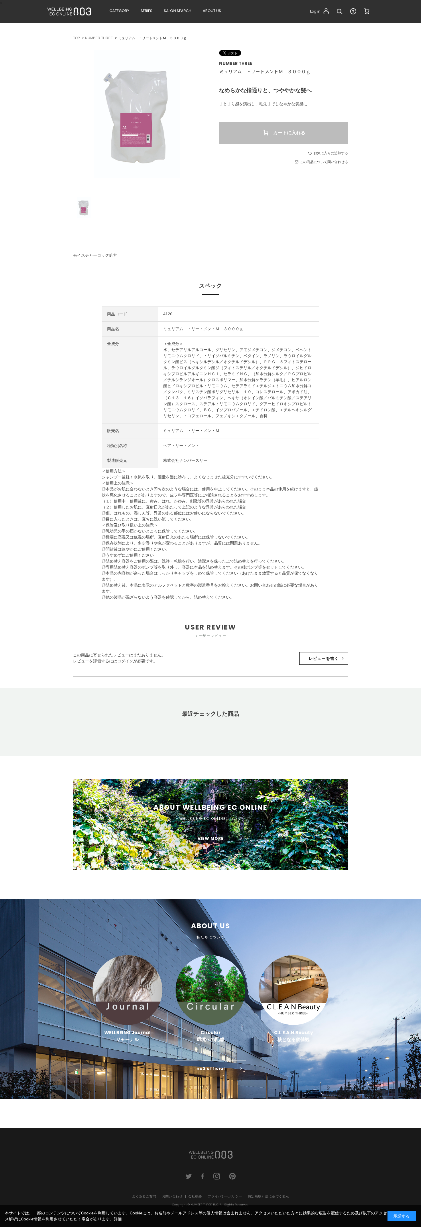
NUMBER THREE (235, 63)
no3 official (210, 1068)
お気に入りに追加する (331, 153)
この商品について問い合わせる (324, 162)
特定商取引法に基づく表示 (268, 1196)
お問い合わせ (172, 1196)
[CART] (367, 11)
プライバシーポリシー (225, 1196)
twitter (188, 1176)
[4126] (83, 207)
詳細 (118, 1219)
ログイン (125, 661)
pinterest (232, 1176)
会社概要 (195, 1196)
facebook (202, 1176)
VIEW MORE (211, 838)
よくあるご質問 (144, 1196)
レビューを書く (324, 658)
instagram (216, 1176)
